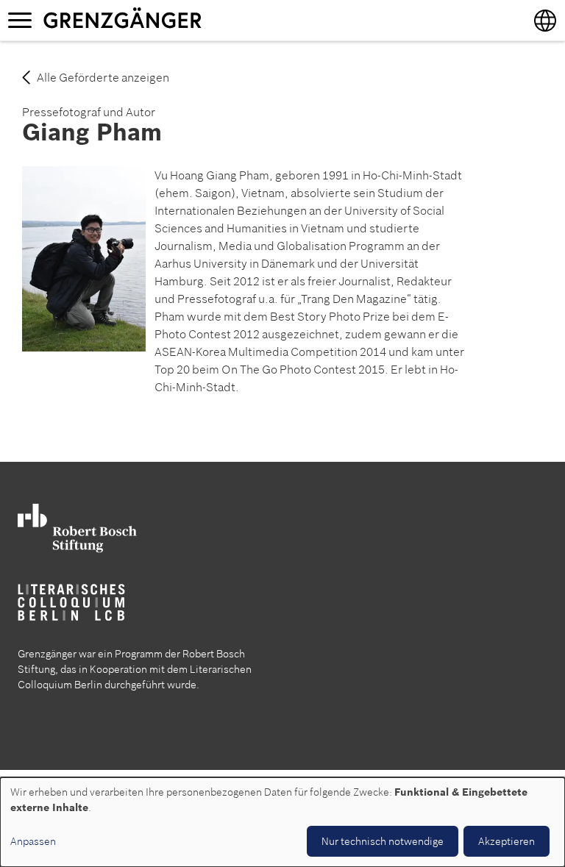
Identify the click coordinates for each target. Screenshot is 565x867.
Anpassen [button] (33, 841)
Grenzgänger (168, 20)
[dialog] (282, 822)
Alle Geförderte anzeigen (103, 77)
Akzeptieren (506, 841)
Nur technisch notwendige (382, 841)
